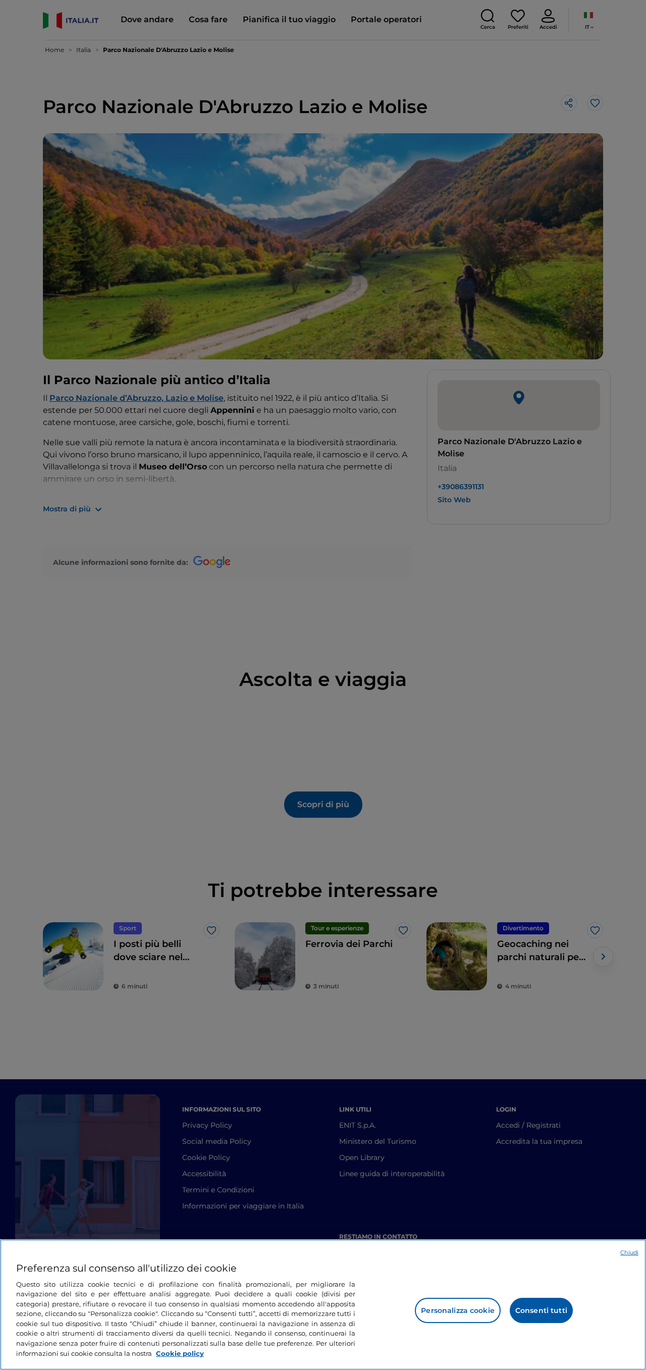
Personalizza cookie (458, 1310)
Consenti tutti (541, 1310)
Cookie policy (180, 1353)
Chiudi (629, 1252)
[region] (323, 1304)
